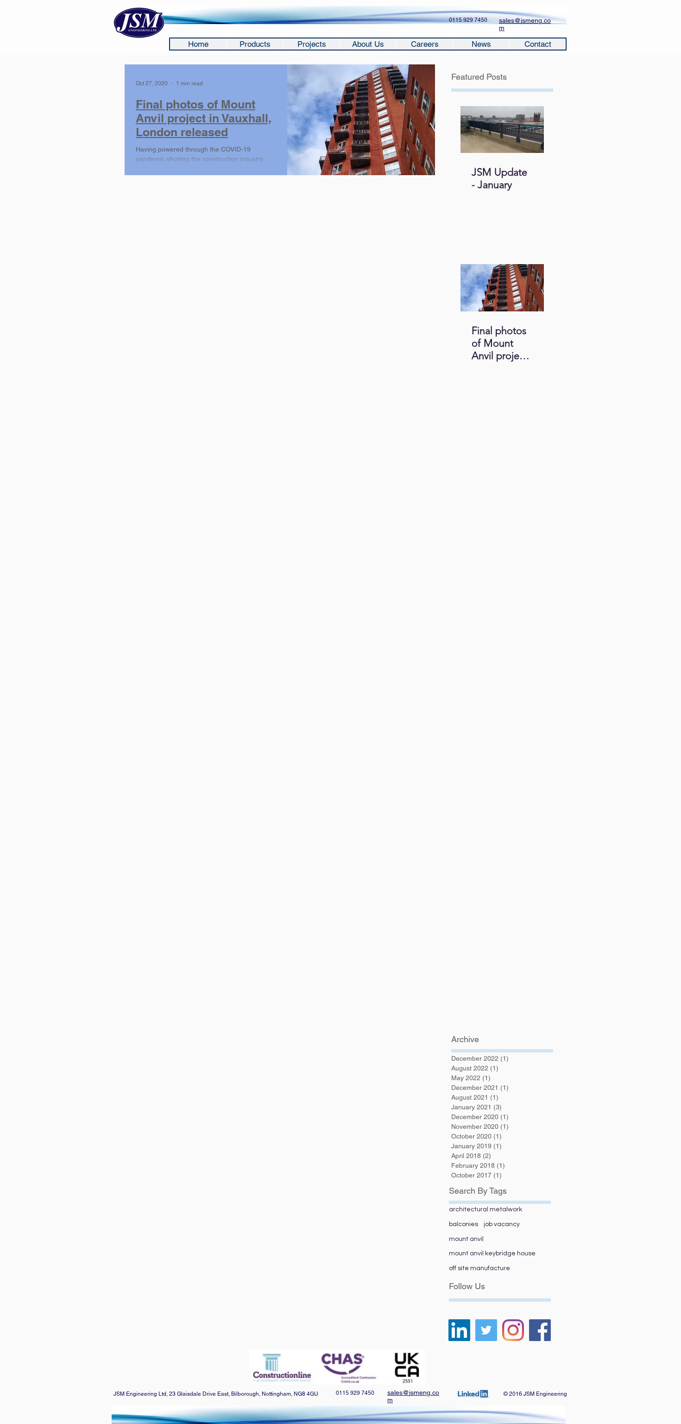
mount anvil (466, 1239)
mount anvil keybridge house (492, 1253)
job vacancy (502, 1224)
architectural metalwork (485, 1209)
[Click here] (473, 1393)
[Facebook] (540, 1330)
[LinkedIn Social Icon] (459, 1330)
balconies (463, 1224)
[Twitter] (486, 1330)
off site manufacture (479, 1268)
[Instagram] (513, 1330)
